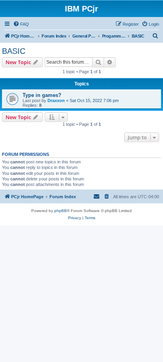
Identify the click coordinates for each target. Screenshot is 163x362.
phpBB (60, 210)
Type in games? (42, 95)
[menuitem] (21, 24)
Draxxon (56, 100)
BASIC (13, 51)
